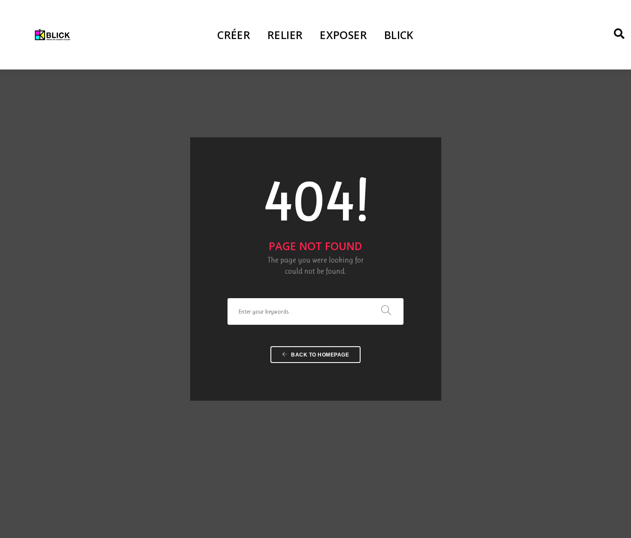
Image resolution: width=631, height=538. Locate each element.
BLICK (399, 34)
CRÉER (233, 34)
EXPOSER (343, 34)
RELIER (285, 34)
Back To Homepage (319, 355)
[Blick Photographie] (52, 34)
